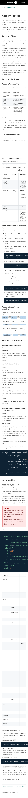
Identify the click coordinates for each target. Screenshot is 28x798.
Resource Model (20, 786)
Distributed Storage (8, 786)
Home (3, 7)
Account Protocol (11, 7)
